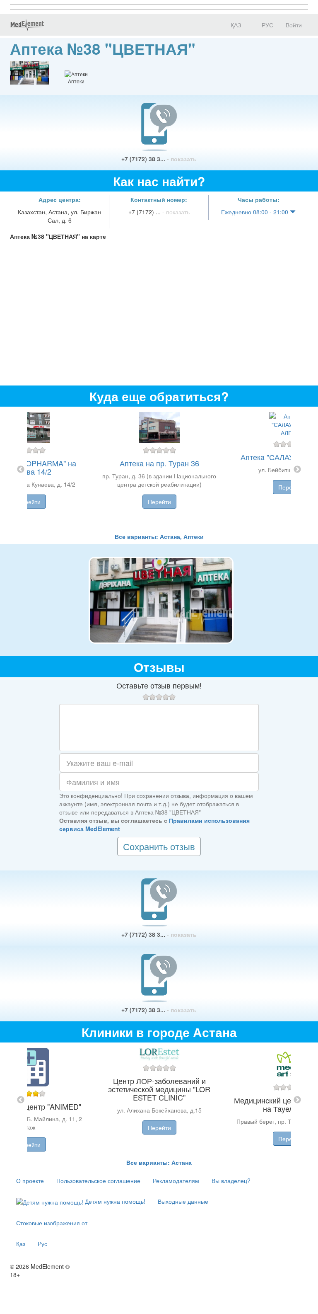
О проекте (30, 1180)
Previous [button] (21, 469)
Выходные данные (183, 1201)
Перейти (29, 501)
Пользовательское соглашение (98, 1180)
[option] (159, 469)
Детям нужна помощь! (114, 1201)
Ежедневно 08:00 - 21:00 (255, 212)
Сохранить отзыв (159, 846)
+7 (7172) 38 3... (159, 159)
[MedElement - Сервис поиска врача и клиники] (27, 25)
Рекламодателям (176, 1180)
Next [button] (297, 469)
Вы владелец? (231, 1180)
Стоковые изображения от (51, 1223)
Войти (294, 25)
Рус (42, 1243)
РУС (266, 25)
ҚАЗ (235, 25)
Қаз (20, 1243)
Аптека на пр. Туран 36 (159, 463)
